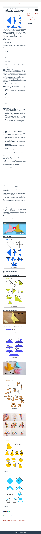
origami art (28, 27)
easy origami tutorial (20, 3)
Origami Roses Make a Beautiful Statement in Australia (20, 527)
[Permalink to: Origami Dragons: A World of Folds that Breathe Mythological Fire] (22, 517)
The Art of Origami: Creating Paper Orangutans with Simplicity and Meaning (31, 19)
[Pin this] (6, 511)
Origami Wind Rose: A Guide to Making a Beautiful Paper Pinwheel (8, 527)
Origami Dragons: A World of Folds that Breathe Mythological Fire (22, 521)
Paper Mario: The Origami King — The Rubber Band (6, 520)
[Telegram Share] (7, 511)
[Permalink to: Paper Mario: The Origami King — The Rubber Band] (6, 517)
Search (28, 8)
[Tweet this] (5, 511)
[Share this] (3, 511)
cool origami (28, 24)
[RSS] (20, 1)
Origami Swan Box (13, 520)
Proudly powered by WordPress (18, 532)
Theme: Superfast (24, 532)
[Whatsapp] (9, 511)
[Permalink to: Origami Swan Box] (14, 517)
